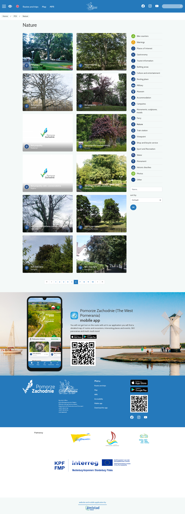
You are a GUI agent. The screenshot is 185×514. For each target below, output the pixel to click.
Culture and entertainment (148, 73)
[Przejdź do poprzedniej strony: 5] (51, 282)
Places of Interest (144, 48)
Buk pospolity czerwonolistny (97, 145)
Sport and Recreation (146, 149)
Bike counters (143, 36)
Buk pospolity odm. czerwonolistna (46, 186)
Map (44, 6)
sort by (133, 195)
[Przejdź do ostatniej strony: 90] (102, 282)
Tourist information (145, 61)
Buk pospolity (36, 64)
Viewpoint (141, 136)
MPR (52, 6)
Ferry (139, 118)
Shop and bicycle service (147, 143)
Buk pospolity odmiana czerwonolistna (47, 226)
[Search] (180, 6)
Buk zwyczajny (37, 267)
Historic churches (144, 167)
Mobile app (98, 403)
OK (133, 207)
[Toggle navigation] (4, 6)
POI (15, 16)
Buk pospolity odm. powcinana (98, 186)
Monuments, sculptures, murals (147, 111)
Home (5, 16)
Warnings (141, 42)
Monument (141, 161)
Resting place (143, 79)
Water (139, 155)
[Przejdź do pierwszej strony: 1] (46, 282)
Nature (25, 16)
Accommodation (144, 97)
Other (139, 179)
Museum (140, 91)
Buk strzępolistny (92, 226)
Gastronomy (142, 54)
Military (140, 85)
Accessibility (98, 399)
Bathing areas (143, 67)
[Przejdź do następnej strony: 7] (97, 282)
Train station (142, 130)
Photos (140, 173)
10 (93, 282)
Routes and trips (30, 6)
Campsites (141, 104)
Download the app (100, 408)
